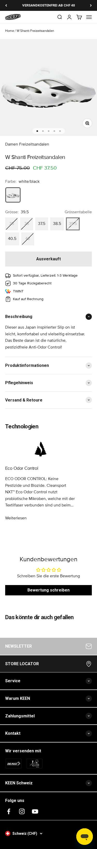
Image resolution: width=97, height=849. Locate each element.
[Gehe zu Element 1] (37, 131)
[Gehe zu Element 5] (60, 131)
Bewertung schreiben (48, 590)
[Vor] (91, 5)
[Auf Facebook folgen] (8, 811)
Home (9, 31)
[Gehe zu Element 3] (48, 131)
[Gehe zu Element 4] (54, 131)
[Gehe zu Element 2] (43, 131)
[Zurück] (6, 5)
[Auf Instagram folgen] (21, 811)
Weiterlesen (16, 518)
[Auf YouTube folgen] (35, 811)
